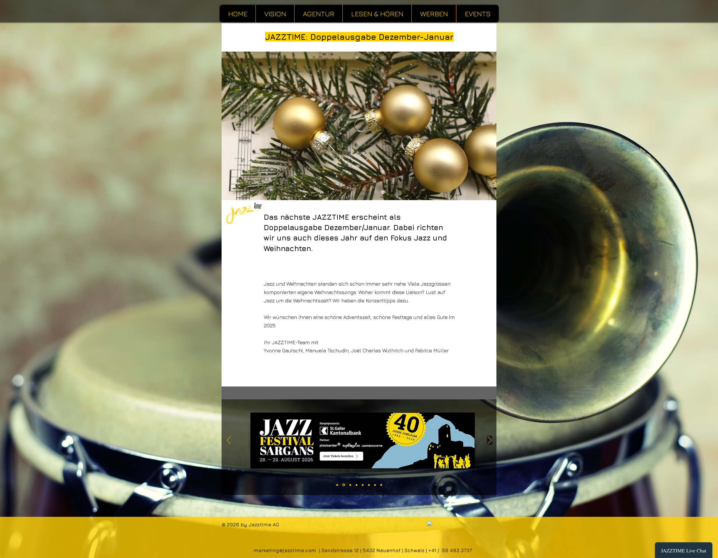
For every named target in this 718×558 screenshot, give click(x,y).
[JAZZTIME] (381, 485)
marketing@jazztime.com (285, 550)
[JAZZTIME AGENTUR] (356, 485)
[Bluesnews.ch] (375, 485)
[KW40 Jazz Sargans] (343, 485)
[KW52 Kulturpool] (350, 485)
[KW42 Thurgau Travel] (337, 485)
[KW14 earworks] (369, 485)
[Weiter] (489, 440)
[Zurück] (229, 440)
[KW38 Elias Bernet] (362, 485)
